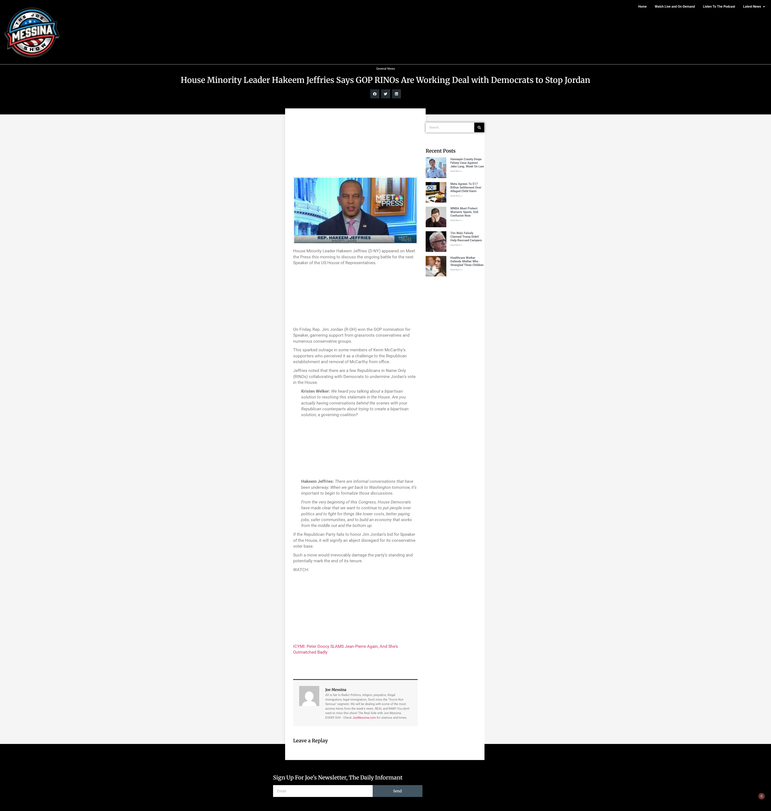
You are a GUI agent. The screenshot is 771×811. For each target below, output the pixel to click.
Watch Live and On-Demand (675, 6)
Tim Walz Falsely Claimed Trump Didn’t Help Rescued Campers (466, 236)
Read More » (456, 171)
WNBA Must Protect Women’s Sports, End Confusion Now (464, 212)
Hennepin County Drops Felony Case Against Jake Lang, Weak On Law (467, 162)
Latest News (752, 6)
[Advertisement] (355, 144)
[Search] (479, 127)
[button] (374, 93)
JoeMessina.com (364, 717)
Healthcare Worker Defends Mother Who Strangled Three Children (466, 261)
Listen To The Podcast (719, 6)
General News (385, 68)
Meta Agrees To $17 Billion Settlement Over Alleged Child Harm (465, 187)
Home (642, 6)
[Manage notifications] (761, 796)
